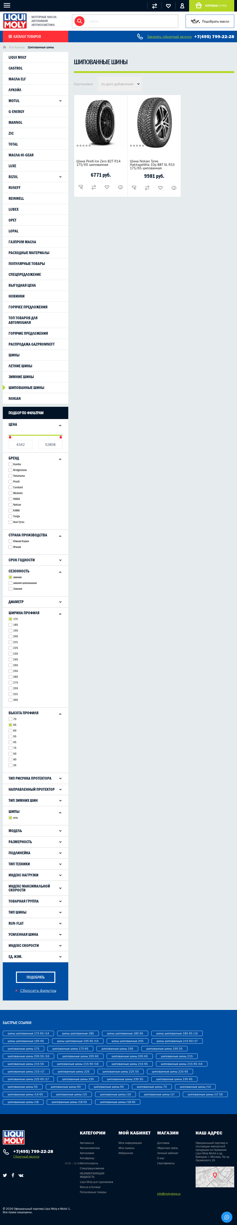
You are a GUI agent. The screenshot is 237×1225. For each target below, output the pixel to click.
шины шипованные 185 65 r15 (177, 1033)
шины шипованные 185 (78, 1033)
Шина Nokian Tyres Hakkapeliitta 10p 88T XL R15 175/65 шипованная (152, 164)
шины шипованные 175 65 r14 (28, 1033)
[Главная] (4, 47)
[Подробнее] (120, 187)
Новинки (17, 296)
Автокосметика (90, 1148)
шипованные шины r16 (115, 1094)
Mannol (15, 122)
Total (13, 144)
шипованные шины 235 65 (174, 1079)
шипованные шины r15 (71, 1094)
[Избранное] (168, 5)
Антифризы (87, 1158)
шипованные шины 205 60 (80, 1056)
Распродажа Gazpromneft (32, 344)
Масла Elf (17, 79)
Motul (14, 100)
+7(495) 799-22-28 (214, 36)
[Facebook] (13, 1175)
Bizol (13, 176)
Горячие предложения (28, 333)
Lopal (13, 231)
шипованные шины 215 (177, 1056)
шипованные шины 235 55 (125, 1079)
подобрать (36, 977)
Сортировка (83, 84)
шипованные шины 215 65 (130, 1064)
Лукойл (15, 90)
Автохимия (87, 1153)
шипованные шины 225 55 (121, 1071)
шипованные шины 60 (66, 1086)
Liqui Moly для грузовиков (96, 1182)
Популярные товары (27, 263)
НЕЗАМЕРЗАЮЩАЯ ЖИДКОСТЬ (92, 1175)
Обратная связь (167, 1148)
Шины (14, 355)
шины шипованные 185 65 (125, 1033)
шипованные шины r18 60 (117, 1102)
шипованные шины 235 (78, 1079)
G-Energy (16, 111)
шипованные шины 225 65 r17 (28, 1079)
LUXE (12, 166)
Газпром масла (22, 242)
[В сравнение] (93, 187)
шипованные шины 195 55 (164, 1048)
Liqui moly (17, 57)
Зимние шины (21, 376)
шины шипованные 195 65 (26, 1041)
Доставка (163, 1143)
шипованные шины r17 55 (205, 1094)
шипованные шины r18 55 (69, 1102)
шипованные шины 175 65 (70, 1048)
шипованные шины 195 (117, 1048)
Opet (12, 220)
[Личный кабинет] (182, 5)
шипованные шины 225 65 (170, 1071)
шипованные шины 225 (74, 1071)
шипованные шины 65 (109, 1086)
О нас (160, 1158)
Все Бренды (17, 47)
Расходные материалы (29, 252)
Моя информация (130, 1143)
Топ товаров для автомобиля (23, 320)
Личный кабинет (167, 1153)
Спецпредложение (25, 274)
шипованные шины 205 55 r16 (28, 1056)
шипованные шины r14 (195, 1086)
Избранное (125, 1153)
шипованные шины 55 (23, 1086)
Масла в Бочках (90, 1187)
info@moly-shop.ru (169, 1193)
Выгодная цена (22, 285)
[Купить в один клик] (80, 187)
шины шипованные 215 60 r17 (177, 1041)
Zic (11, 133)
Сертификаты (166, 1163)
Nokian (15, 398)
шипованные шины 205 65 (130, 1056)
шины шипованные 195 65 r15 (78, 1041)
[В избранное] (106, 187)
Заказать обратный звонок (169, 36)
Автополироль (89, 1163)
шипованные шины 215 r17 (26, 1071)
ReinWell (16, 198)
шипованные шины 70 (152, 1086)
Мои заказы (126, 1148)
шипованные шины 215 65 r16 (182, 1064)
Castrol (15, 68)
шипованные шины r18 (23, 1102)
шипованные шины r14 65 (25, 1094)
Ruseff (15, 187)
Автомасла (87, 1143)
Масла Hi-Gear (21, 155)
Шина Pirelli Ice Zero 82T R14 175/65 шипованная (98, 162)
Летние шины (20, 366)
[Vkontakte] (21, 1175)
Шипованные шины (26, 387)
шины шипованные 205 (127, 1041)
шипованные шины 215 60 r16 (78, 1064)
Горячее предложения (28, 307)
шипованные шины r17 (159, 1094)
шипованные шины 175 (23, 1048)
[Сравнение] (154, 5)
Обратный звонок (26, 1156)
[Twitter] (5, 1175)
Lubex (14, 209)
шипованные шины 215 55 (26, 1064)
